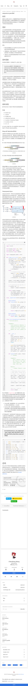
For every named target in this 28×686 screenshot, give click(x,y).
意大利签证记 (5, 629)
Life (11, 6)
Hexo (20, 674)
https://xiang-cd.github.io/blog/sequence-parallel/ (13, 479)
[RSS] (23, 577)
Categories (16, 6)
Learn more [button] (10, 681)
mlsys (4, 489)
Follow (14, 573)
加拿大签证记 (5, 623)
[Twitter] (11, 577)
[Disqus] (14, 529)
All (23, 6)
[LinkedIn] (17, 577)
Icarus (23, 674)
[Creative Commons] (11, 485)
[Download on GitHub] (26, 6)
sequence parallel (6, 640)
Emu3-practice (5, 618)
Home (2, 6)
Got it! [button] (14, 684)
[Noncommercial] (14, 485)
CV (5, 6)
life (3, 625)
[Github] (5, 577)
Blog (8, 6)
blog (22, 11)
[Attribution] (12, 485)
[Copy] (25, 242)
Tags (21, 6)
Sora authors (5, 634)
